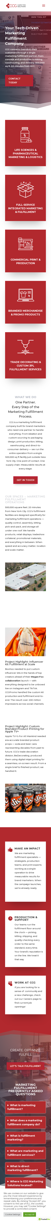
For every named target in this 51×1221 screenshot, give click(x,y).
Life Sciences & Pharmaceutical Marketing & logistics (25, 153)
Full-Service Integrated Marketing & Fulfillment (25, 208)
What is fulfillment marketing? (21, 1137)
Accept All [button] (29, 1214)
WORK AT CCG (25, 982)
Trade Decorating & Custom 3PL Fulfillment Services (25, 366)
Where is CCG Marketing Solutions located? (25, 1183)
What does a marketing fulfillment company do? (24, 1122)
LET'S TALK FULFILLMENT (25, 1066)
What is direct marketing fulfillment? (22, 1168)
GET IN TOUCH (25, 480)
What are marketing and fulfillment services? (25, 1152)
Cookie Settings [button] (12, 1214)
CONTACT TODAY (14, 80)
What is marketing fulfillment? (21, 1107)
